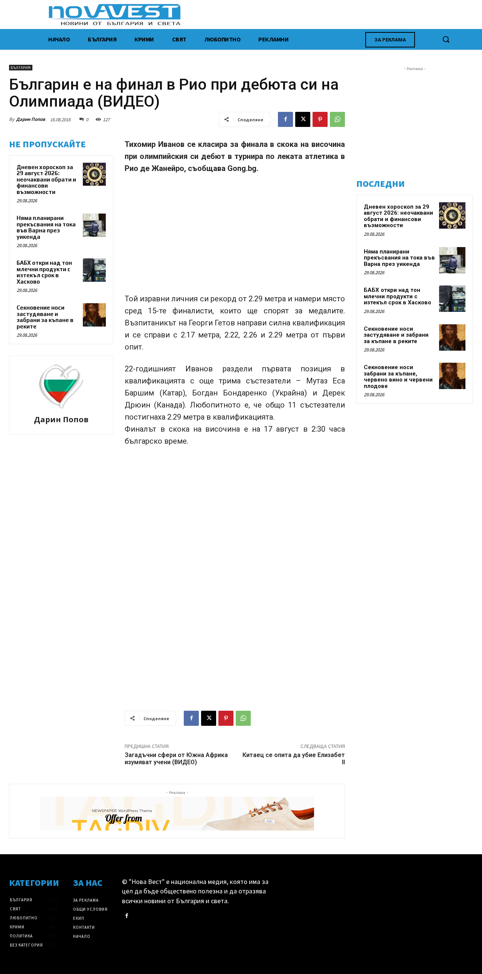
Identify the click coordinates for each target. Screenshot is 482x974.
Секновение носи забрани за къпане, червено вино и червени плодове (398, 376)
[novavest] (261, 14)
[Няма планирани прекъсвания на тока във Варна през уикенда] (94, 225)
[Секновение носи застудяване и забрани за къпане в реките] (94, 315)
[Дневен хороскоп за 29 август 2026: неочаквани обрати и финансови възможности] (94, 174)
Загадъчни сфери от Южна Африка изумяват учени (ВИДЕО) (176, 758)
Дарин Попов (30, 119)
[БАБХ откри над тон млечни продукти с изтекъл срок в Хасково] (94, 270)
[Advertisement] (235, 237)
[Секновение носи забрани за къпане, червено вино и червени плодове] (452, 376)
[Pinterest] (320, 119)
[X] (302, 119)
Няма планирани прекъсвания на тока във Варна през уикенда (46, 227)
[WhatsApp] (337, 119)
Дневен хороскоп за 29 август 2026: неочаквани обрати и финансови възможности (46, 179)
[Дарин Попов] (61, 386)
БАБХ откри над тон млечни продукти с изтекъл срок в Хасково (44, 272)
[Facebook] (285, 119)
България (21, 67)
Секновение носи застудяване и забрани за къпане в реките (45, 317)
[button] (446, 39)
